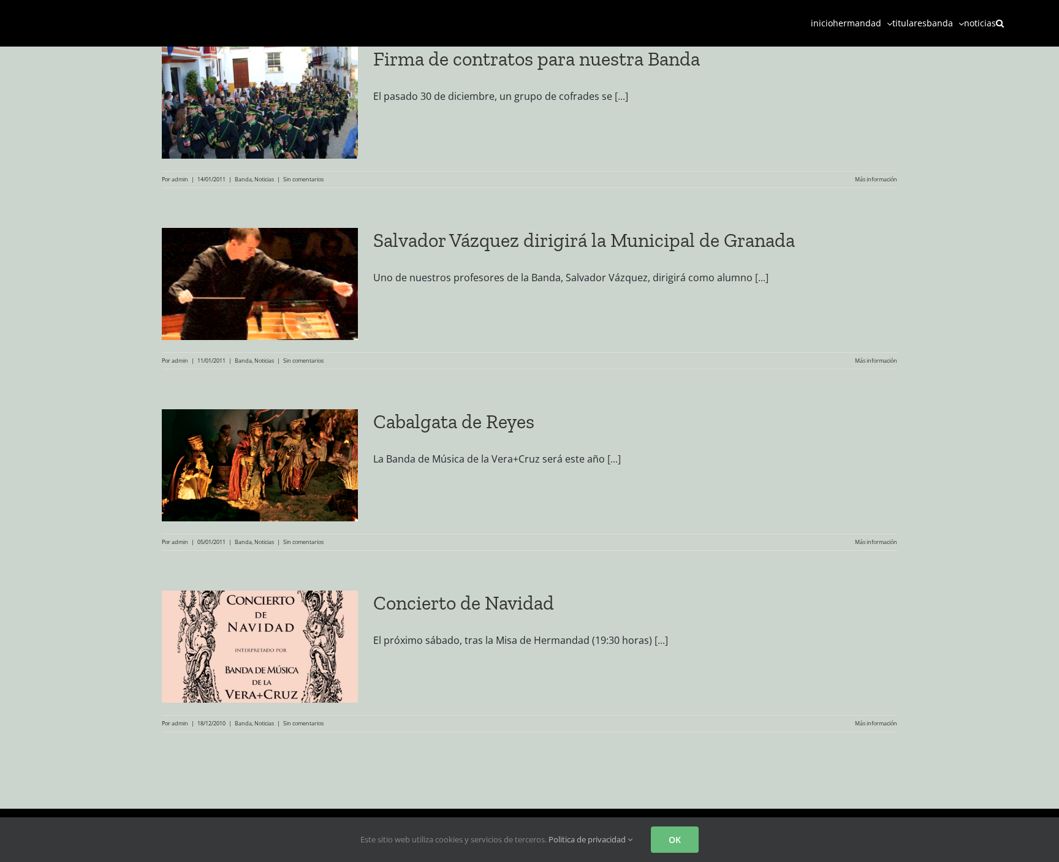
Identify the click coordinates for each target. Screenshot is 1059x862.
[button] (1000, 23)
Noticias (264, 179)
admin (180, 179)
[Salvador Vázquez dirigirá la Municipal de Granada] (260, 284)
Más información (876, 179)
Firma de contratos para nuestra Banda (536, 58)
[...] (621, 96)
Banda (243, 179)
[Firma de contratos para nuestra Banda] (260, 103)
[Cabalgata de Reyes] (260, 465)
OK (675, 839)
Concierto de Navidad (463, 602)
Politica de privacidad (588, 839)
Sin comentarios (303, 179)
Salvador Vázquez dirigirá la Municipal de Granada (584, 240)
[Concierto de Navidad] (260, 647)
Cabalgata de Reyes (453, 421)
